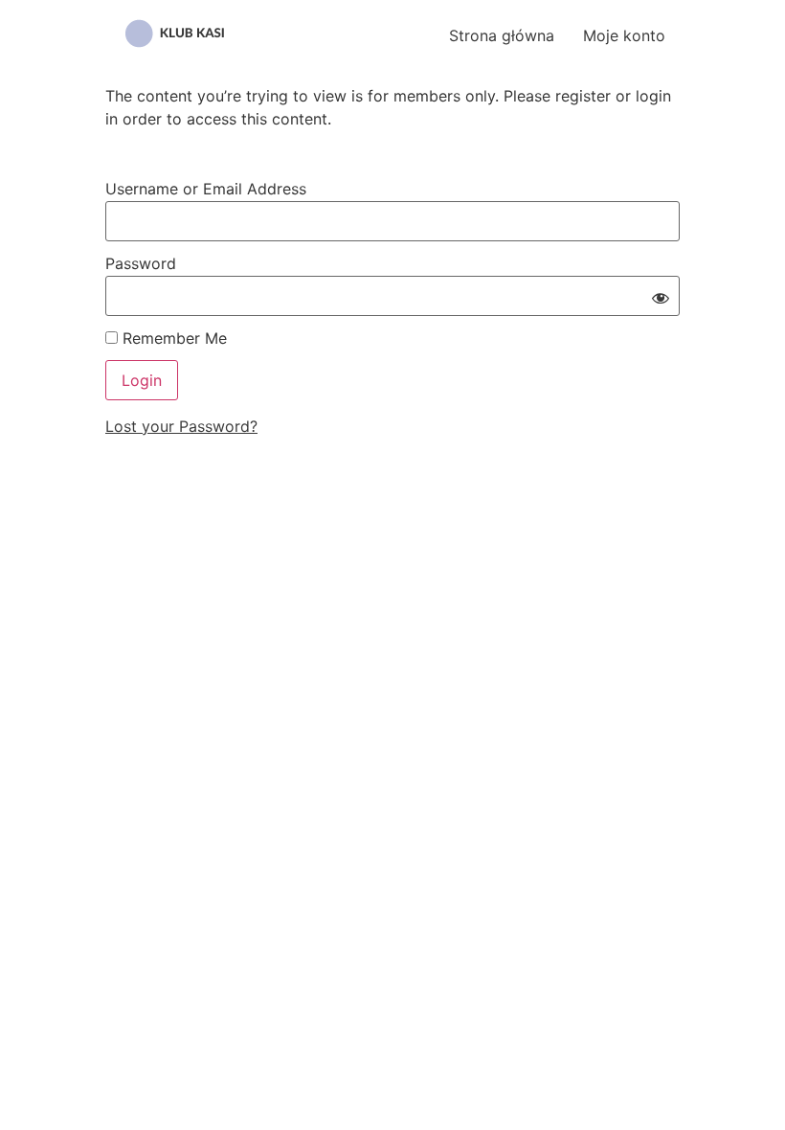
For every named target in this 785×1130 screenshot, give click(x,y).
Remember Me (172, 338)
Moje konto (624, 35)
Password (140, 263)
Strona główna (501, 35)
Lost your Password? (181, 426)
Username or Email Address (205, 188)
